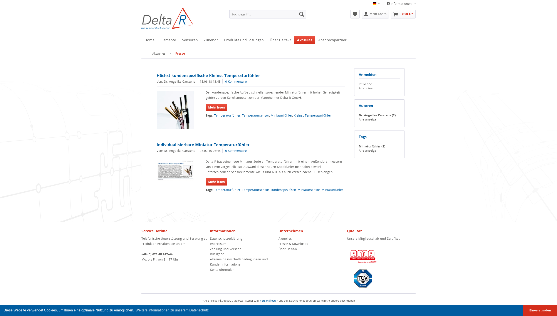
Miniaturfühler (281, 115)
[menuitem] (267, 14)
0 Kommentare (236, 81)
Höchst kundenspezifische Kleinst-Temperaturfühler (208, 75)
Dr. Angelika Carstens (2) (377, 115)
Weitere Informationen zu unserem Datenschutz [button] (172, 310)
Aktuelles (285, 238)
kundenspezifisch (283, 190)
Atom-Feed (366, 88)
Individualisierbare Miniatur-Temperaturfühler (203, 144)
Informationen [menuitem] (401, 4)
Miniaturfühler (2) (372, 146)
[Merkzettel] (355, 14)
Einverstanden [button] (540, 310)
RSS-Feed (365, 84)
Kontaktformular (222, 270)
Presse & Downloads (293, 244)
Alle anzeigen (368, 119)
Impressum (218, 244)
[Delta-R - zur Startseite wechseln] (167, 18)
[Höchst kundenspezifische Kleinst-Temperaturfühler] (175, 110)
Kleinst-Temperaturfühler (312, 115)
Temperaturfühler (227, 115)
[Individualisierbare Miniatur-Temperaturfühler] (175, 170)
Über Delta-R (287, 249)
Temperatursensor (255, 115)
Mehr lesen (216, 107)
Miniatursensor (309, 190)
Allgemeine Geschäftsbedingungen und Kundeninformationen (239, 261)
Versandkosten (269, 301)
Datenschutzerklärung (226, 238)
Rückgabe (217, 254)
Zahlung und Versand (226, 249)
